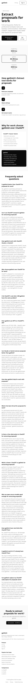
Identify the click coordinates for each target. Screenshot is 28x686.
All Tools (3, 646)
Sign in (23, 3)
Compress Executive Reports (8, 664)
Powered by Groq (19, 682)
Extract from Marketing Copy (8, 658)
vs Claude (4, 672)
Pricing (16, 2)
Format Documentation (7, 660)
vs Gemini (4, 673)
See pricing (22, 38)
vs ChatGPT (4, 670)
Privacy (11, 682)
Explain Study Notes (6, 662)
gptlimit (4, 3)
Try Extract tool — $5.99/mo (9, 38)
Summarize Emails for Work (8, 654)
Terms (7, 682)
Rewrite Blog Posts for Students (9, 656)
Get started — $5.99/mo (14, 623)
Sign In (3, 648)
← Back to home (5, 10)
